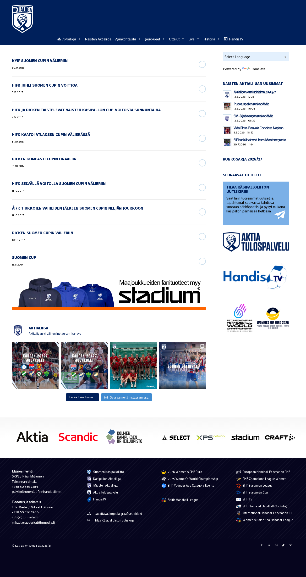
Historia (209, 39)
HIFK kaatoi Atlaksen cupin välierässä (51, 134)
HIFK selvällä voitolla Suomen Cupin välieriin (59, 183)
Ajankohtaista (125, 39)
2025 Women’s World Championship (192, 479)
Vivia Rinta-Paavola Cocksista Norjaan (258, 127)
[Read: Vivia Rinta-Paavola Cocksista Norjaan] (227, 130)
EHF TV (247, 499)
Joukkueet (152, 39)
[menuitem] (291, 38)
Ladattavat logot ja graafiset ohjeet (118, 513)
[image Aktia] (34, 438)
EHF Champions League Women (264, 479)
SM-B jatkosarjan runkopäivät (253, 115)
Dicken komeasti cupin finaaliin (44, 158)
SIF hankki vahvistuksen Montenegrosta (260, 139)
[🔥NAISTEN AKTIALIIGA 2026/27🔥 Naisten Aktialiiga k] (35, 365)
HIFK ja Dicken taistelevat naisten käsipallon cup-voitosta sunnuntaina (86, 109)
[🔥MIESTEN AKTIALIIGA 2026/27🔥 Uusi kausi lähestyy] (84, 365)
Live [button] (191, 39)
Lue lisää (202, 64)
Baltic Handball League (182, 500)
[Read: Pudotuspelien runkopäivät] (227, 106)
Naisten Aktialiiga (98, 39)
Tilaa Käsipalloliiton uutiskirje (115, 520)
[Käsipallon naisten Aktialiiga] (22, 19)
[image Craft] (281, 439)
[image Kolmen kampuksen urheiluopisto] (126, 438)
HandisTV (236, 39)
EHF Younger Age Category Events (190, 485)
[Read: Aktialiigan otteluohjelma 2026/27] (227, 94)
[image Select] (178, 439)
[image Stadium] (247, 439)
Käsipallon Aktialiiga (107, 479)
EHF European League (257, 485)
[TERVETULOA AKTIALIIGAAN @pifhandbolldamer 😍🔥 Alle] (133, 365)
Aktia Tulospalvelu (105, 492)
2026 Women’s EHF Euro (184, 472)
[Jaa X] (290, 545)
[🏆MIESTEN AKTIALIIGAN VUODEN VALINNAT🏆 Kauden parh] (182, 365)
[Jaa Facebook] (261, 545)
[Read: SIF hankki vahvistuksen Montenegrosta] (227, 142)
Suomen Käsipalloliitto (108, 472)
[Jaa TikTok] (283, 545)
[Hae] (291, 38)
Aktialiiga (69, 39)
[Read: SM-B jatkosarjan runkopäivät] (227, 118)
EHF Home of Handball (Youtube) (264, 506)
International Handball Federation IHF (267, 513)
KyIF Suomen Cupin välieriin (40, 60)
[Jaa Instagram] (269, 545)
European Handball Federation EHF (266, 472)
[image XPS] (212, 439)
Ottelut (174, 39)
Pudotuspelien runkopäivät (251, 103)
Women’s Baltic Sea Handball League (267, 520)
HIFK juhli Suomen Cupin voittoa (44, 85)
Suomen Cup (24, 257)
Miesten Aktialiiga (105, 485)
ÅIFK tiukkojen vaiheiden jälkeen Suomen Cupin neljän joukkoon (77, 208)
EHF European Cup (255, 492)
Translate (258, 69)
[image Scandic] (80, 438)
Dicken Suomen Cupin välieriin (42, 232)
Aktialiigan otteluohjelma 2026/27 (255, 91)
